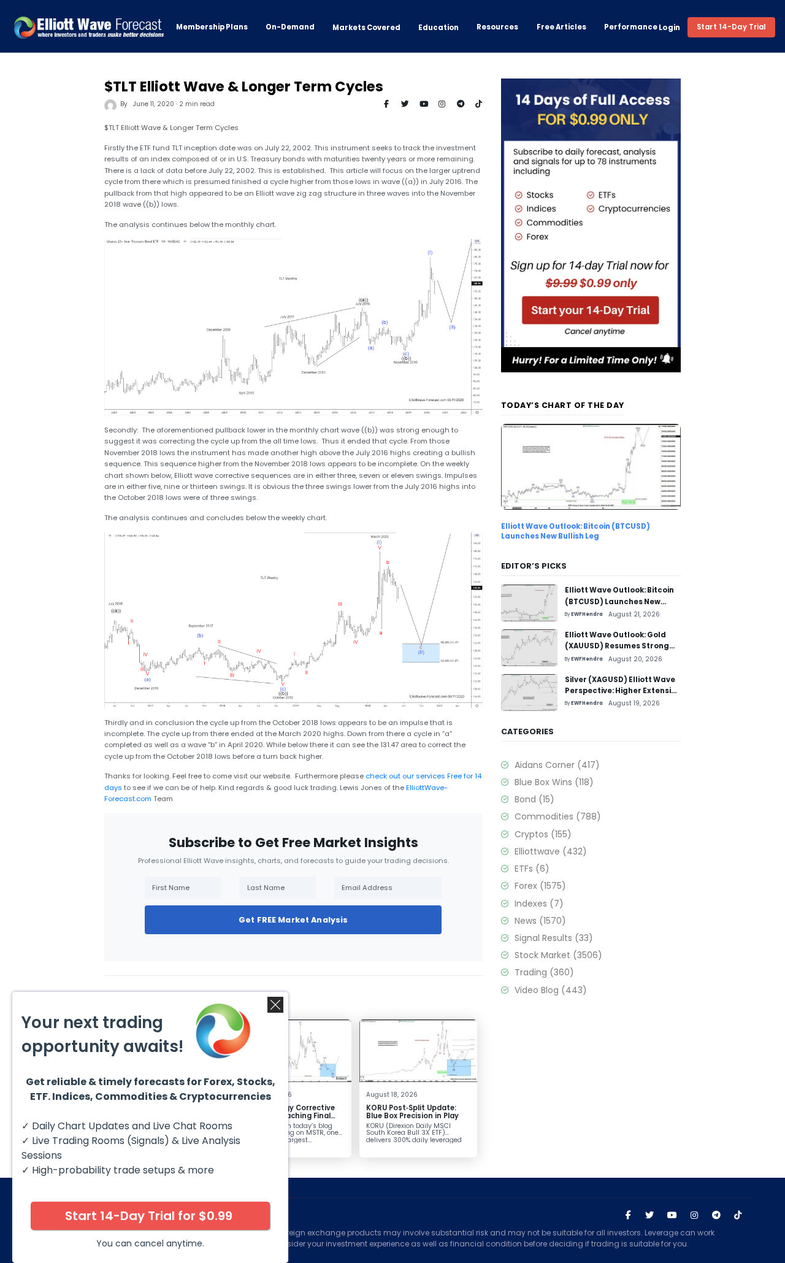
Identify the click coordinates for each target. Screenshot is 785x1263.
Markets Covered (366, 27)
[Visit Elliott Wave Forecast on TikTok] (737, 1215)
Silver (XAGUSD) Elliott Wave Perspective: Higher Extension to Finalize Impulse (623, 691)
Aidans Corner (557, 765)
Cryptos (543, 834)
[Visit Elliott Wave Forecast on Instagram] (694, 1215)
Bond (534, 799)
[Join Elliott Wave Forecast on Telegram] (715, 1215)
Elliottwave (550, 851)
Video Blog (550, 990)
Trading (544, 972)
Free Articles (561, 27)
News (540, 921)
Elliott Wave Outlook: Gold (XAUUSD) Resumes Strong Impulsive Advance (617, 646)
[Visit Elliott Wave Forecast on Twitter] (649, 1215)
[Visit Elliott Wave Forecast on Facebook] (628, 1215)
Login (669, 27)
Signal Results (553, 938)
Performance (630, 27)
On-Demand (290, 27)
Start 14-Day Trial (731, 27)
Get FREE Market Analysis (293, 920)
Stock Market (558, 955)
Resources (497, 27)
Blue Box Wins (554, 782)
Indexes (539, 903)
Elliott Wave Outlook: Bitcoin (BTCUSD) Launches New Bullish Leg (575, 531)
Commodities (557, 816)
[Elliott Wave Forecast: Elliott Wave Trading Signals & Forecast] (89, 28)
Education (438, 27)
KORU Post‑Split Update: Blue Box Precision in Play (412, 1112)
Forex (540, 886)
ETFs (532, 868)
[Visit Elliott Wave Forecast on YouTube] (672, 1215)
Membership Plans (212, 27)
